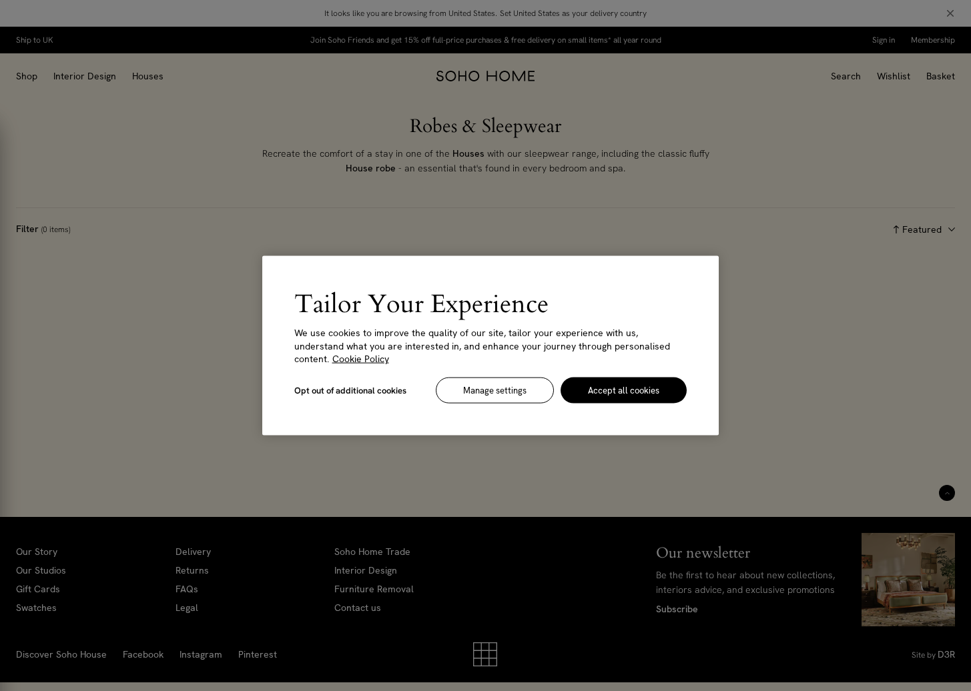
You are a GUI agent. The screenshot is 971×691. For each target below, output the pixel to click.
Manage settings (495, 390)
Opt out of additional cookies (350, 390)
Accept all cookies (623, 390)
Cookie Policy (360, 359)
